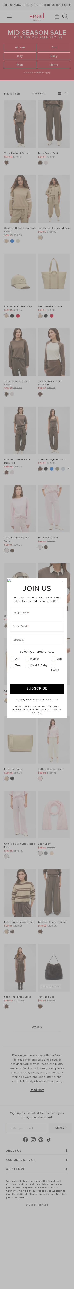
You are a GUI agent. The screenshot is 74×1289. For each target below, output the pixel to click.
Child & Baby (38, 665)
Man (59, 659)
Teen (18, 665)
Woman (35, 659)
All (17, 659)
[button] (63, 581)
